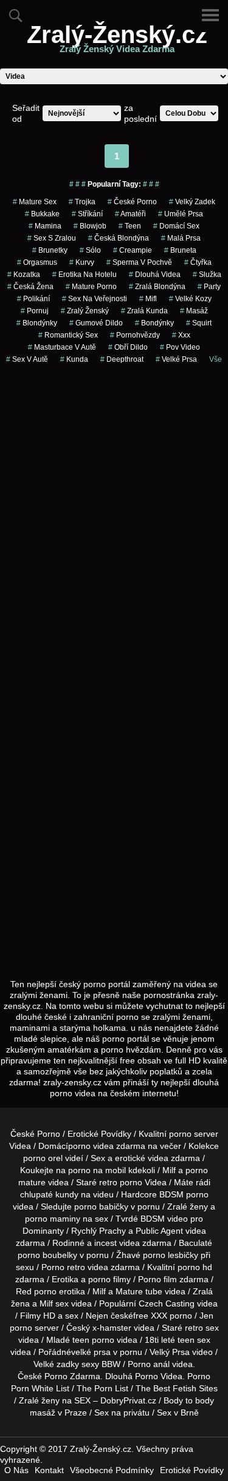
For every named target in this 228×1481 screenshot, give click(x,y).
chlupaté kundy (49, 1194)
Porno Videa (158, 1376)
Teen (130, 226)
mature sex (35, 202)
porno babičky (101, 1206)
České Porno (132, 202)
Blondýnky (36, 323)
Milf (46, 1303)
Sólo (90, 250)
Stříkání (87, 214)
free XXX (150, 1315)
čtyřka (198, 262)
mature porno (91, 286)
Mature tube (139, 1291)
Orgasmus (37, 262)
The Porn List (102, 1388)
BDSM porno (184, 1194)
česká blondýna (118, 238)
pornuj (35, 311)
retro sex (202, 1328)
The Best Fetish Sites (177, 1388)
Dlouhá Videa (155, 274)
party (209, 286)
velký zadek (192, 202)
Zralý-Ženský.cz (117, 41)
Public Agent (159, 1231)
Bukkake (42, 214)
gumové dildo (96, 323)
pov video (180, 347)
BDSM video (164, 1218)
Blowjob (90, 226)
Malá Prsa (181, 238)
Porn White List (40, 1388)
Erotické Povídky (99, 1134)
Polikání (33, 299)
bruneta (180, 250)
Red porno (36, 1291)
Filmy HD (37, 1315)
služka (207, 274)
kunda (74, 359)
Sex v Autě (27, 359)
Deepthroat (121, 359)
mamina (45, 226)
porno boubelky (47, 1255)
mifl (148, 299)
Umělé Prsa (180, 214)
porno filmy (109, 1279)
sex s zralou (51, 238)
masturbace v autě (62, 347)
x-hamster (111, 1328)
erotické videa (141, 1158)
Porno (55, 1376)
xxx (181, 335)
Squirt (199, 323)
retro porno (120, 1182)
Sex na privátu (122, 1412)
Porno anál (149, 1364)
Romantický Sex (68, 335)
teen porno (93, 1340)
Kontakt (49, 1470)
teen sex (194, 1340)
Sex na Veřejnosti (94, 299)
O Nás (16, 1470)
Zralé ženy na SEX (55, 1400)
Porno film (157, 1279)
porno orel (43, 1158)
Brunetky (49, 250)
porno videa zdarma (106, 1146)
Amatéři (130, 214)
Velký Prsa (170, 1352)
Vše (215, 359)
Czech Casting (167, 1303)
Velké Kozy (190, 299)
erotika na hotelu (84, 274)
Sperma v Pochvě (139, 262)
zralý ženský (85, 311)
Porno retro (63, 1267)
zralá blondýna (157, 286)
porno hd (195, 1267)
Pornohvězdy (135, 335)
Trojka (82, 202)
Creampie (132, 250)
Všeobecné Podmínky (112, 1470)
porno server (193, 1134)
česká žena (30, 286)
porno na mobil (97, 1170)
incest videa (117, 1243)
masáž (194, 311)
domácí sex (176, 226)
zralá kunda (144, 311)
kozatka (23, 274)
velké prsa (91, 1352)
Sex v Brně (178, 1412)
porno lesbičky (170, 1255)
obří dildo (128, 347)
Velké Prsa (176, 359)
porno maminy (52, 1218)
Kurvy (81, 262)
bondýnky (154, 323)
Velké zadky (56, 1364)
